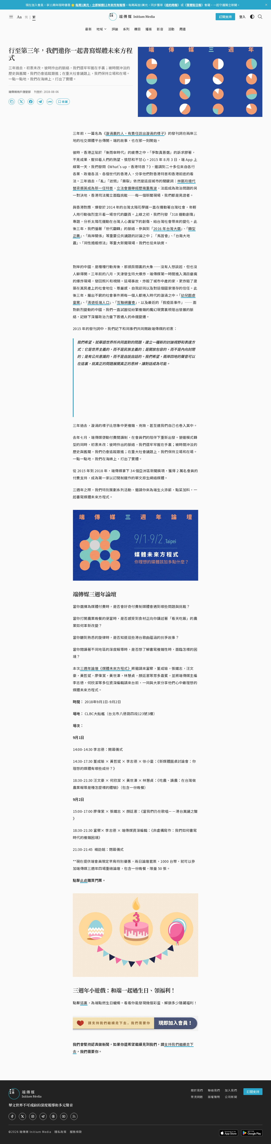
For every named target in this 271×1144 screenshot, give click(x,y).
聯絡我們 (214, 1090)
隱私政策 (60, 1132)
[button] (99, 29)
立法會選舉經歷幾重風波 (137, 188)
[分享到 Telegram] (40, 101)
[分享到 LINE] (50, 101)
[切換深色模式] (251, 16)
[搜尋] (258, 16)
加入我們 (231, 1090)
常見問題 (197, 1097)
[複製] (12, 101)
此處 (83, 880)
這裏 (83, 1002)
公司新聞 (231, 1097)
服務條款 (76, 1132)
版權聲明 (214, 1097)
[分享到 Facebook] (31, 101)
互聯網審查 (126, 302)
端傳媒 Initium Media (35, 1132)
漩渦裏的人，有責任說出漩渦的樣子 (135, 133)
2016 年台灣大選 (167, 228)
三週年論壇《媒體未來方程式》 (105, 668)
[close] (266, 5)
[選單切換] (105, 29)
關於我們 (197, 1090)
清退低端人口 (98, 302)
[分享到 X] (21, 101)
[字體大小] (19, 16)
